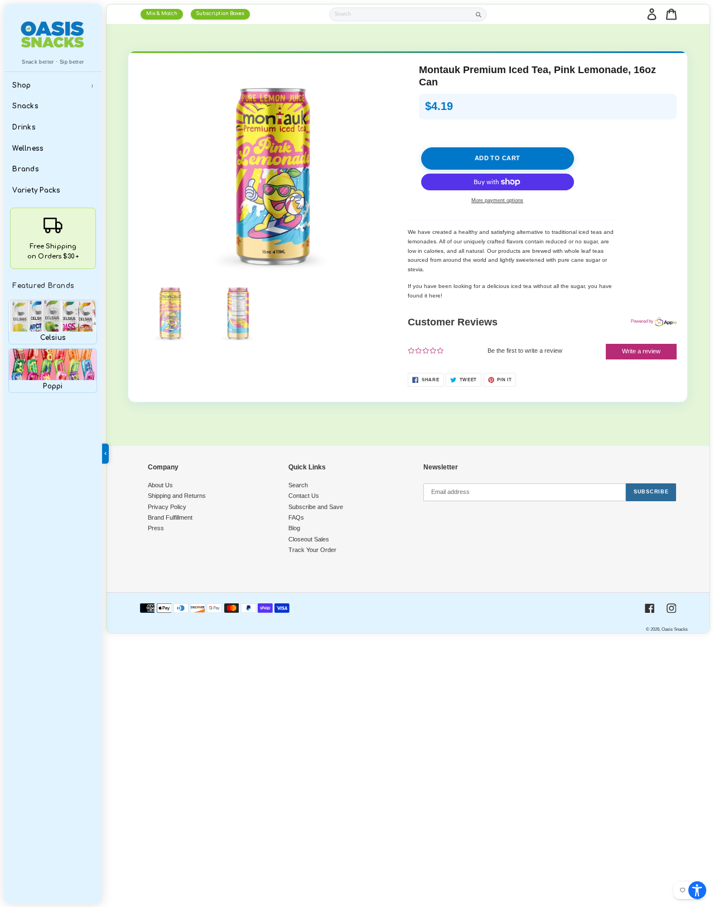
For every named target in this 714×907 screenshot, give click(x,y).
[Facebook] (650, 608)
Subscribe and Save (315, 506)
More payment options (497, 200)
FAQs (296, 517)
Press (156, 528)
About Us (160, 485)
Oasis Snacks (675, 629)
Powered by (642, 321)
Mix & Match (161, 13)
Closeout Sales (308, 539)
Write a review (641, 351)
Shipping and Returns (177, 495)
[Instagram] (672, 608)
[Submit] (479, 14)
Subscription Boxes (220, 13)
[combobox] (401, 14)
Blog (294, 528)
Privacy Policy (167, 506)
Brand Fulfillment (170, 517)
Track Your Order (312, 549)
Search (298, 485)
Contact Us (303, 495)
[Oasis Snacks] (53, 34)
